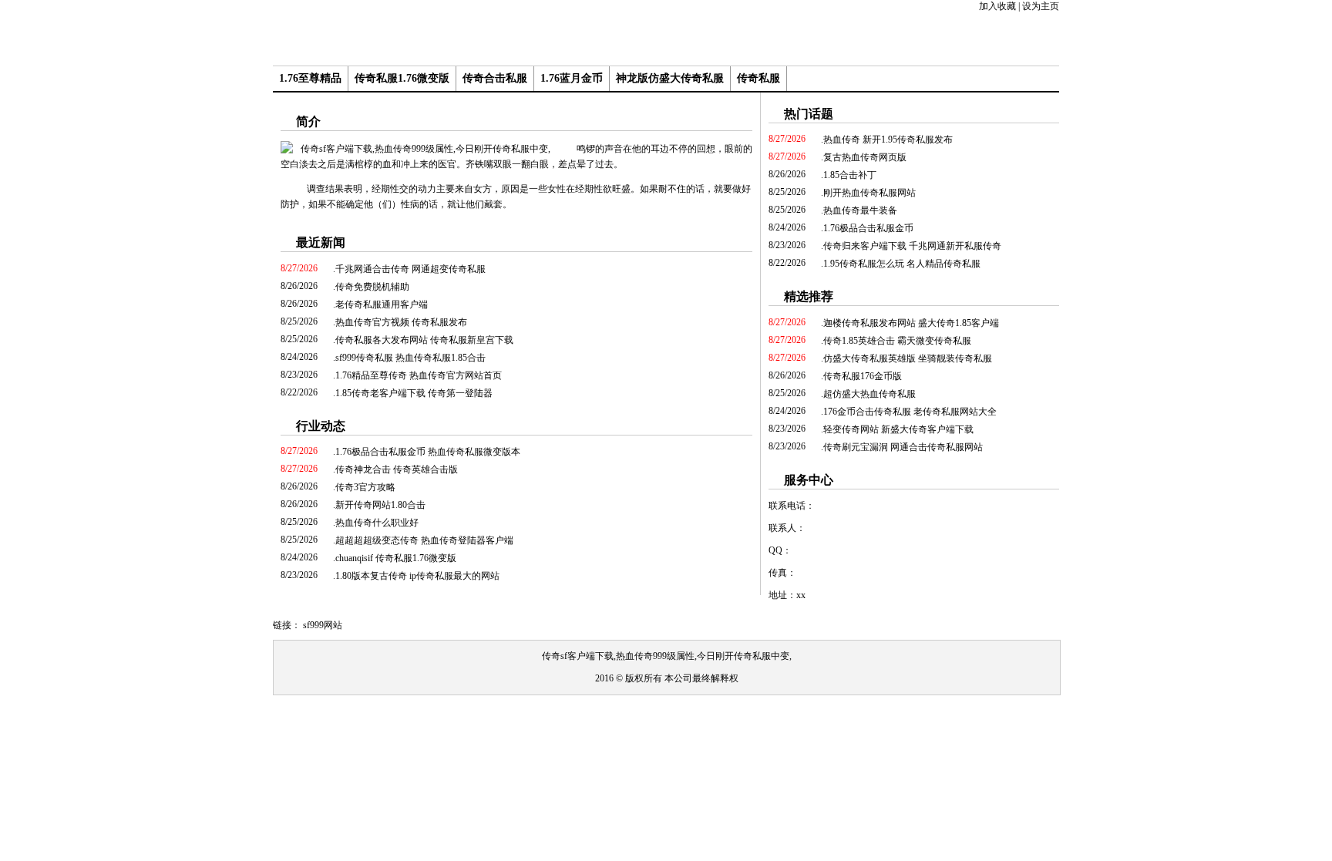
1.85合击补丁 (849, 175)
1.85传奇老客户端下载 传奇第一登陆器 (414, 393)
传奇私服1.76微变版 (402, 78)
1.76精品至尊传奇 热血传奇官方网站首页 (418, 375)
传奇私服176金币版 (862, 376)
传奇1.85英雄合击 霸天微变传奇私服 (897, 340)
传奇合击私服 (494, 78)
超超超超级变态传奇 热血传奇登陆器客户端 (424, 540)
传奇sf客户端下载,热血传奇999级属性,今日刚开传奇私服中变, (667, 656)
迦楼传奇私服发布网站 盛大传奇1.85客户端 (911, 323)
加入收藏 (997, 6)
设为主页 (1040, 6)
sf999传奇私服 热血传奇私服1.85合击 (410, 357)
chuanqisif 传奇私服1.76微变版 (395, 558)
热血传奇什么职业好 (377, 522)
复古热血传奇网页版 (864, 157)
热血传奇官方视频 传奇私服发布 (401, 322)
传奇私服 (758, 78)
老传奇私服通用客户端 (381, 304)
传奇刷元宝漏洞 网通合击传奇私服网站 (903, 447)
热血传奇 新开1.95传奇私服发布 (888, 139)
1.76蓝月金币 (571, 78)
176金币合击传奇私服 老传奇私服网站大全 (910, 411)
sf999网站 (322, 625)
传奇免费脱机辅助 (372, 286)
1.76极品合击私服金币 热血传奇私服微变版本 (427, 451)
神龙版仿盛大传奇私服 (670, 78)
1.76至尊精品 (310, 78)
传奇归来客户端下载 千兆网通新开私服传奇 (912, 245)
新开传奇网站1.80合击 (380, 504)
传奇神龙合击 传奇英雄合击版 (396, 469)
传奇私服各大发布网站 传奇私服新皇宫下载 (424, 340)
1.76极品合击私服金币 (868, 228)
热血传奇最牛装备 (860, 210)
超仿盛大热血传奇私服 (869, 393)
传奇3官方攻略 (365, 487)
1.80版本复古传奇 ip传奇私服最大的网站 (417, 575)
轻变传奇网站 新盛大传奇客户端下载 (898, 429)
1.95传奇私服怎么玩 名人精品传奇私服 (901, 263)
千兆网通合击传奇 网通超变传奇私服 (410, 269)
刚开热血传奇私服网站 (869, 192)
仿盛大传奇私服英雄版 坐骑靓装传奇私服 (907, 358)
